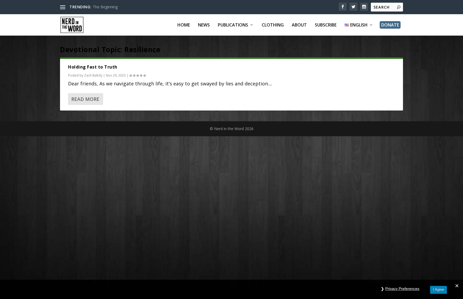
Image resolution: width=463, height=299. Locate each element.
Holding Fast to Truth (92, 67)
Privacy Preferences (402, 288)
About (299, 25)
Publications (233, 25)
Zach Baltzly (93, 75)
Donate (390, 25)
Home (183, 25)
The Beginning (105, 6)
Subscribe (326, 25)
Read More (85, 99)
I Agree (438, 289)
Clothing (273, 25)
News (204, 25)
